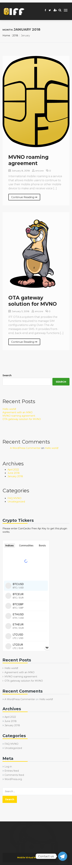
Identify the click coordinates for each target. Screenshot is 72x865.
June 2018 (14, 472)
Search (7, 375)
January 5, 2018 (20, 311)
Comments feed (14, 774)
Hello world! (9, 409)
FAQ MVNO (14, 498)
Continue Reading (23, 197)
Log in (8, 766)
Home (6, 35)
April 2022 (13, 469)
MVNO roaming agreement (28, 160)
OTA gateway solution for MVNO (32, 301)
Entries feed (12, 770)
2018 (15, 35)
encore (39, 170)
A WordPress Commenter (25, 448)
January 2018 (15, 476)
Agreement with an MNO (17, 412)
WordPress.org (13, 779)
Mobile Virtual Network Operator (36, 857)
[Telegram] (62, 856)
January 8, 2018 (20, 170)
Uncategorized (16, 501)
